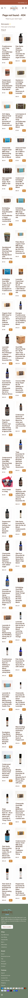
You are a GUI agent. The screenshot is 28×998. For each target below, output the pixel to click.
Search (3, 973)
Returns (3, 985)
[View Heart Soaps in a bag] (7, 481)
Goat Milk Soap (5, 934)
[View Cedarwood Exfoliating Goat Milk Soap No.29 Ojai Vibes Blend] (20, 170)
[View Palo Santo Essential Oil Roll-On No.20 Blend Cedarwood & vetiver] (20, 513)
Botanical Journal (5, 956)
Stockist (3, 961)
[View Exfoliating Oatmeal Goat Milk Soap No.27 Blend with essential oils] (20, 200)
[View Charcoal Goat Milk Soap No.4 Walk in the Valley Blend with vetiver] (20, 140)
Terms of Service (5, 980)
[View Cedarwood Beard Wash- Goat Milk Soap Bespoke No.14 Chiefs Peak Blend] (7, 72)
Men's (2, 942)
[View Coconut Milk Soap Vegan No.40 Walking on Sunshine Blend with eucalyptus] (20, 373)
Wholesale (3, 963)
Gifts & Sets (4, 944)
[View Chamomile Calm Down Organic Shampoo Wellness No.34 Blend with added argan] (7, 545)
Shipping (3, 983)
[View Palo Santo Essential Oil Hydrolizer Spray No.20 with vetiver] (20, 651)
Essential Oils (4, 939)
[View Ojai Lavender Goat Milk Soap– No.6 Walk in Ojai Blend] (7, 170)
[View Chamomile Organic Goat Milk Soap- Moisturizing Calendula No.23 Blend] (7, 140)
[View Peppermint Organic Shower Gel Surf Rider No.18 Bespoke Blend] (7, 513)
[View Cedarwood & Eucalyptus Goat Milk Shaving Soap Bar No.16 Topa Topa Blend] (7, 447)
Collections (4, 947)
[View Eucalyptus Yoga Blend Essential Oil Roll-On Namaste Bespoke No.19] (7, 722)
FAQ (2, 958)
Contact (3, 966)
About (2, 954)
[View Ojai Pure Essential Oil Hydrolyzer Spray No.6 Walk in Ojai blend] (20, 545)
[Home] (14, 8)
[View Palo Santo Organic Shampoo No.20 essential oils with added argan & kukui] (20, 38)
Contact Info (4, 978)
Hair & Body (4, 937)
